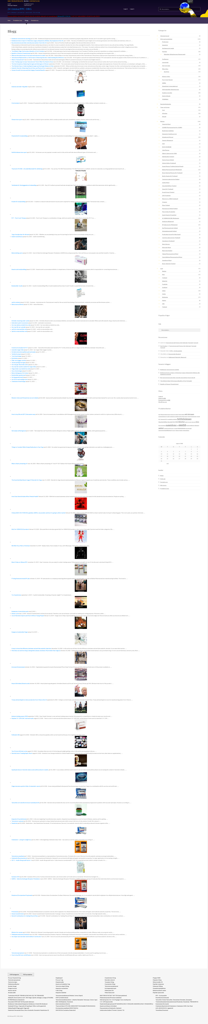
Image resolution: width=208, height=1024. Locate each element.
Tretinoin (177, 430)
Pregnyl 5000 (156, 978)
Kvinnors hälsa (166, 76)
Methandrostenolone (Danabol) (20, 934)
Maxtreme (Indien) (167, 250)
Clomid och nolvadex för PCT (20, 347)
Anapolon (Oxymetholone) (19, 819)
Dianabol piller (60, 982)
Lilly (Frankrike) (166, 195)
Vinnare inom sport (17, 119)
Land (161, 268)
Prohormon (165, 41)
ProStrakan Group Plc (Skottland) (171, 234)
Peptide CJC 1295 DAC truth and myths (23, 718)
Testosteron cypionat (17, 821)
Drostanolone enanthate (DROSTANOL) (67, 1008)
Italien (164, 294)
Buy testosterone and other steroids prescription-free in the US (29, 43)
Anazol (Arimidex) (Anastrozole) (20, 683)
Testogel (176, 428)
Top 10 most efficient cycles (19, 751)
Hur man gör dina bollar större (20, 364)
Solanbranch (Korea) (167, 137)
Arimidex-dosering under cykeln (20, 320)
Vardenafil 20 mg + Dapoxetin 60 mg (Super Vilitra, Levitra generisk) (27, 1006)
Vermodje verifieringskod (19, 430)
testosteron (181, 428)
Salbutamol (196, 425)
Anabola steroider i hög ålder (20, 86)
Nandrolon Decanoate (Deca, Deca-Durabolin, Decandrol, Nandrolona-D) (28, 1010)
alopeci (168, 414)
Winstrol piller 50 (157, 982)
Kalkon (164, 300)
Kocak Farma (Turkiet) (168, 192)
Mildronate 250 (109, 990)
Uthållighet (165, 99)
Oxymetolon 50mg (110, 984)
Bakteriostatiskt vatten (159, 990)
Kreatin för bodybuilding (18, 201)
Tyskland (164, 277)
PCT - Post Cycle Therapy (19, 218)
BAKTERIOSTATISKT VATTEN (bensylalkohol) (113, 995)
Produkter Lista (17, 1)
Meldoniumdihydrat (13, 984)
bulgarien (164, 281)
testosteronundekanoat (165, 430)
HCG (174, 422)
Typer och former (165, 107)
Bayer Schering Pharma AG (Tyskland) (172, 172)
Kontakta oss (34, 1)
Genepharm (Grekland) (168, 241)
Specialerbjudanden (165, 104)
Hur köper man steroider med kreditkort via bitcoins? (26, 936)
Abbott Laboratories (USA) (169, 153)
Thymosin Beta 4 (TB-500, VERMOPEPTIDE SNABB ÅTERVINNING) (75, 1006)
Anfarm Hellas (181, 414)
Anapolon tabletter (61, 992)
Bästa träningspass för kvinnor (20, 373)
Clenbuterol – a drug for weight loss (21, 839)
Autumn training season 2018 (20, 716)
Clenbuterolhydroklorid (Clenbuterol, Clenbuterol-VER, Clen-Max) (174, 1006)
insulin (186, 422)
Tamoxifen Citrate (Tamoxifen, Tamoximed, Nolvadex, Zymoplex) (174, 999)
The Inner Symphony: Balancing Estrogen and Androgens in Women (30, 64)
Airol (159, 414)
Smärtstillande (166, 96)
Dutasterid (163, 419)
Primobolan (15, 911)
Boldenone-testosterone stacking (21, 38)
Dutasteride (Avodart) (175, 354)
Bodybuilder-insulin (17, 286)
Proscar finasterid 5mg (14, 978)
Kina (163, 274)
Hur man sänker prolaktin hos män (21, 325)
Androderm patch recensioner (20, 323)
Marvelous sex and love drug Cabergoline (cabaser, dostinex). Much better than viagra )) (36, 650)
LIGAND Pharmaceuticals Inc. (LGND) (172, 127)
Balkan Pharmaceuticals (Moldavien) (172, 169)
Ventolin (181, 430)
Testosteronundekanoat (111, 986)
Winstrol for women (17, 932)
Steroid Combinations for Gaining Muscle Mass (25, 916)
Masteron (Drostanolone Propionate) (22, 895)
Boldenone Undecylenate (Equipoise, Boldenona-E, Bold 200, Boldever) (27, 1004)
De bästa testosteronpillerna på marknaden (24, 352)
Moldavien (165, 297)
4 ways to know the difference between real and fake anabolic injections (31, 648)
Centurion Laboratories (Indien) (170, 179)
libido (197, 422)
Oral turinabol (15, 103)
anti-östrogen (189, 414)
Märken (162, 121)
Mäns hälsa (165, 69)
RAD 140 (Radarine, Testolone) (64, 1002)
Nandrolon (15, 823)
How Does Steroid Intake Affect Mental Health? (25, 496)
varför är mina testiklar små (19, 329)
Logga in (126, 9)
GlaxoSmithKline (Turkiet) (169, 186)
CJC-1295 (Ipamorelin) (106, 1002)
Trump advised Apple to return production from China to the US (29, 700)
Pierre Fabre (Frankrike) (168, 211)
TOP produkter (27, 974)
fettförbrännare (184, 419)
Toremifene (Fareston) (162, 1010)
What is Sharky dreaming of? (19, 463)
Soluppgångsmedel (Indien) (169, 231)
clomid (189, 416)
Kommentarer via (164, 400)
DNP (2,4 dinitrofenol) (62, 997)
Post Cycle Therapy (167, 79)
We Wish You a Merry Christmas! (21, 545)
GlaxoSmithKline (162, 422)
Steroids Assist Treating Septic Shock (22, 753)
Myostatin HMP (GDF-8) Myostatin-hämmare (21, 1002)
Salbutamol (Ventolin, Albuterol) (177, 357)
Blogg (26, 1)
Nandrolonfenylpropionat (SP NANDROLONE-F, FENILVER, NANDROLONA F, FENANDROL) (126, 1004)
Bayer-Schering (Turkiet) (169, 263)
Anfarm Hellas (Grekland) (169, 163)
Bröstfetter (15, 358)
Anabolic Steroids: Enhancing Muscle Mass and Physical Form (29, 68)
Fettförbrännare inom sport (19, 152)
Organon (164, 202)
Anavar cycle (15, 613)
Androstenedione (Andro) (63, 1004)
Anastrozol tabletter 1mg (63, 984)
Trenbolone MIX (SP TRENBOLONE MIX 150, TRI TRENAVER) (26, 995)
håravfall (170, 422)
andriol (176, 414)
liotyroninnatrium (162, 425)
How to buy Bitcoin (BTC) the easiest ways (23, 414)
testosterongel (188, 428)
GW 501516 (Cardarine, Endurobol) (65, 1010)
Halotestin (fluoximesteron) (19, 858)
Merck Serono (166, 244)
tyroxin (173, 430)
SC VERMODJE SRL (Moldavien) (170, 218)
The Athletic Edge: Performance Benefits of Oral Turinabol (28, 51)
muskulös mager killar (18, 350)
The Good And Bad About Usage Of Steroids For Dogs (27, 480)
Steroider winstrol (110, 980)
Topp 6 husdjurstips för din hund (20, 234)
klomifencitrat (193, 416)
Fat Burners (165, 59)
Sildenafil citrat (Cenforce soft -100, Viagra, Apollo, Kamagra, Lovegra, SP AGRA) (30, 997)
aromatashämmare (162, 416)
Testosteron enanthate (18, 856)
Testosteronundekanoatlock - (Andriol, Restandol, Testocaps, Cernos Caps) (76, 999)
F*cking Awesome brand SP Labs (21, 578)
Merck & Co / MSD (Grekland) (170, 198)
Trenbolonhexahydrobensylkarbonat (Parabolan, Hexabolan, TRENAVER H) (177, 1002)
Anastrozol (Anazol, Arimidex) (108, 1006)
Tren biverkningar (17, 356)
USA (163, 303)
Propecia (188, 425)
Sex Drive (166, 71)
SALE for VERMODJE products (20, 529)
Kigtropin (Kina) (166, 247)
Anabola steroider (167, 92)
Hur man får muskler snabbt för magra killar (24, 366)
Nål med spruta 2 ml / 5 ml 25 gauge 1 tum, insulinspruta (115, 999)
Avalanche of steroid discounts (20, 611)
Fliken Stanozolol (109, 992)
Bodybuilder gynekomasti (19, 375)
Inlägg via (162, 398)
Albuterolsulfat (164, 414)
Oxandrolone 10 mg (110, 978)
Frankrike (164, 284)
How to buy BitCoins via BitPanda (21, 955)
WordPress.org (162, 402)
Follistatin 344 (16, 735)
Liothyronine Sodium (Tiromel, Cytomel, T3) (112, 1010)
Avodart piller (12, 992)
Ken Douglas (163, 346)
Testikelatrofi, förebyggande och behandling (24, 185)
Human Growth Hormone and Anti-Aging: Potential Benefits (28, 70)
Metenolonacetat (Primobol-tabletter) (110, 997)
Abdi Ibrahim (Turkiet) (168, 156)
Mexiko (164, 271)
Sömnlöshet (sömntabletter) (170, 86)
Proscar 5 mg (59, 980)
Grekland (164, 287)
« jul (167, 463)
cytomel (198, 416)
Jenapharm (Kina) (167, 260)
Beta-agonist (184, 416)
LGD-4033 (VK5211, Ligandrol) (164, 1008)
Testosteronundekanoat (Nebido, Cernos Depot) (69, 995)
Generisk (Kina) (166, 124)
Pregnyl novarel (12, 988)
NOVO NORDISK (166, 147)
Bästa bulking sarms (17, 253)
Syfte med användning (166, 39)
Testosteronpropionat (18, 953)
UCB (163, 143)
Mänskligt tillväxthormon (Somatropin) (174, 54)
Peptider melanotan (158, 984)
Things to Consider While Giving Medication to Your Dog (27, 447)
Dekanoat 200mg (158, 986)
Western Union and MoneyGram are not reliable (25, 398)
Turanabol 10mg (109, 982)
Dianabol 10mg (157, 980)
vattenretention (186, 430)
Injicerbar (164, 113)
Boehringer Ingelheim (168, 130)
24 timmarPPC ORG (20, 8)
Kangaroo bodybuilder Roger (20, 632)
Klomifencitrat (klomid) (162, 997)
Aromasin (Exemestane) (18, 667)
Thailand (164, 307)
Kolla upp (162, 479)
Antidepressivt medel (168, 48)
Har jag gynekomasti (17, 377)
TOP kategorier (14, 974)
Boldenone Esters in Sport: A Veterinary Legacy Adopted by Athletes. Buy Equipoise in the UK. (37, 40)
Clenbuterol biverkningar (19, 381)
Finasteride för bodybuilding (19, 136)
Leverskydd (165, 62)
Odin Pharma (165, 150)
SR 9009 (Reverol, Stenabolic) (16, 999)
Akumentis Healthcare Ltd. (169, 134)
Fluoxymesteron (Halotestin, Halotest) (110, 1008)
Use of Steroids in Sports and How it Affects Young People (28, 615)
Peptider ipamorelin (158, 992)
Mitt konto (163, 485)
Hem (9, 1)
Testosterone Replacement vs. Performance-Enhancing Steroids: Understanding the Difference (38, 57)
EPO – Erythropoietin (176, 351)
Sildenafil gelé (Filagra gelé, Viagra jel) (18, 1008)
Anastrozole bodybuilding (19, 269)
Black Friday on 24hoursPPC (20, 562)
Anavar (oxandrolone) (18, 914)
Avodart (168, 416)
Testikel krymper (16, 354)
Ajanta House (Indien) (168, 160)
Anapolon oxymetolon (62, 988)
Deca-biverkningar (17, 371)
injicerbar (181, 422)
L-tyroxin (189, 422)
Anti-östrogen (166, 65)
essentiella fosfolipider (172, 419)
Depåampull (59, 978)
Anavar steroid (12, 990)
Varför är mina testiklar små (19, 331)
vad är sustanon (16, 302)
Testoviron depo (12, 982)
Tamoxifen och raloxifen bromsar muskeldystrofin (25, 802)
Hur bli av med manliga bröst (20, 379)
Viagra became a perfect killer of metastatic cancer (26, 786)
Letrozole (194, 422)
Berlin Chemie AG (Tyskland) (170, 176)
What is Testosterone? (18, 59)
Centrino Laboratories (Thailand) (171, 237)
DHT (159, 419)
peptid (182, 425)
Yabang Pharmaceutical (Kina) (170, 254)
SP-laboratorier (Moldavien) (170, 224)
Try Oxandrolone (16, 595)
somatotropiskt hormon (169, 428)
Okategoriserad (164, 36)
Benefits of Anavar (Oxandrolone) (21, 53)
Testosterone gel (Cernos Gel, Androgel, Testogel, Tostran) (182, 342)
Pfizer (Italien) (166, 205)
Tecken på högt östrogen (18, 362)
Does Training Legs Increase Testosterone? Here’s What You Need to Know (32, 62)
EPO (166, 419)
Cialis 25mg (59, 990)
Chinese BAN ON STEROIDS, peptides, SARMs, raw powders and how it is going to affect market (38, 513)
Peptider (164, 51)
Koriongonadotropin (110, 988)
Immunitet (165, 45)
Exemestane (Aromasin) (162, 1004)
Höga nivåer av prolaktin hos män (21, 369)
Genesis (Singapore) (167, 140)
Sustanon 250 (15, 876)
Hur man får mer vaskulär (19, 327)
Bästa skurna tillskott (17, 304)
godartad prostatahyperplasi (176, 416)
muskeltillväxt (171, 425)
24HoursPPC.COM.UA (63, 16)
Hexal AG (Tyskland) (167, 189)
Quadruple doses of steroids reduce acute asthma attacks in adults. (30, 769)
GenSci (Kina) (165, 182)
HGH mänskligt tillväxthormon (170, 89)
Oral (163, 110)
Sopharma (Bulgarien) (168, 221)
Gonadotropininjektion (159, 988)
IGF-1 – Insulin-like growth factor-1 (21, 860)
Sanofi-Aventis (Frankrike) (169, 215)
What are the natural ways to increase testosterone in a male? (28, 55)
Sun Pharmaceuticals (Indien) (170, 228)
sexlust (161, 428)
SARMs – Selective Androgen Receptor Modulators (26, 879)
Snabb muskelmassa (17, 236)
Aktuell (164, 116)
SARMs (164, 83)
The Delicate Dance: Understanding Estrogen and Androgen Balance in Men (32, 66)
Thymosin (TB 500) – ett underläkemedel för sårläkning (27, 168)
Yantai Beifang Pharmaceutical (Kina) (172, 257)
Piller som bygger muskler (19, 360)
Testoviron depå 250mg (62, 986)
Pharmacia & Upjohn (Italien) (170, 208)
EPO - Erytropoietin (161, 995)
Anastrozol (172, 414)
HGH (176, 422)
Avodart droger (12, 986)
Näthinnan (192, 425)
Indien (164, 290)
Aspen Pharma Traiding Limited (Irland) (172, 166)
